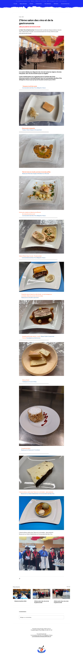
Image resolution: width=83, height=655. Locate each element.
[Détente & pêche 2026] (22, 594)
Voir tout (68, 586)
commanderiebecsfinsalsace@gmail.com (41, 636)
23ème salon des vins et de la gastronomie (41, 601)
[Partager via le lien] (19, 578)
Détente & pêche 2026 (20, 601)
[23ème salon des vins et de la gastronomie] (41, 594)
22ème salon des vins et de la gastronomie (61, 601)
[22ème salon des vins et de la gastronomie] (61, 594)
